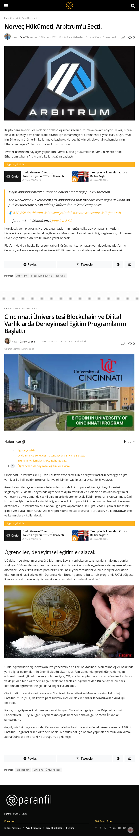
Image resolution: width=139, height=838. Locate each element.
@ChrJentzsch (110, 212)
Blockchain (22, 769)
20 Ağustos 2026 (100, 180)
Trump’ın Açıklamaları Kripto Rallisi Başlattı (42, 460)
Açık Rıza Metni (33, 828)
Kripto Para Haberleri (26, 18)
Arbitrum (21, 275)
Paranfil (8, 18)
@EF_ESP (19, 212)
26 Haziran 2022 (48, 37)
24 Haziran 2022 (49, 341)
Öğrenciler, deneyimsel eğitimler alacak (44, 466)
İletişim (70, 828)
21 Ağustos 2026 (32, 180)
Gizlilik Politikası (12, 828)
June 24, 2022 (62, 220)
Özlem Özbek (27, 341)
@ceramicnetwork (86, 212)
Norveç (60, 275)
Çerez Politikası (54, 828)
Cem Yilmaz (26, 37)
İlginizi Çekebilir (26, 450)
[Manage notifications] (130, 830)
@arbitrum (35, 212)
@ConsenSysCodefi (57, 212)
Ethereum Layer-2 (41, 275)
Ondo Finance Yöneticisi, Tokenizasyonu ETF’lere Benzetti (43, 174)
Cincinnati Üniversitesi (46, 769)
